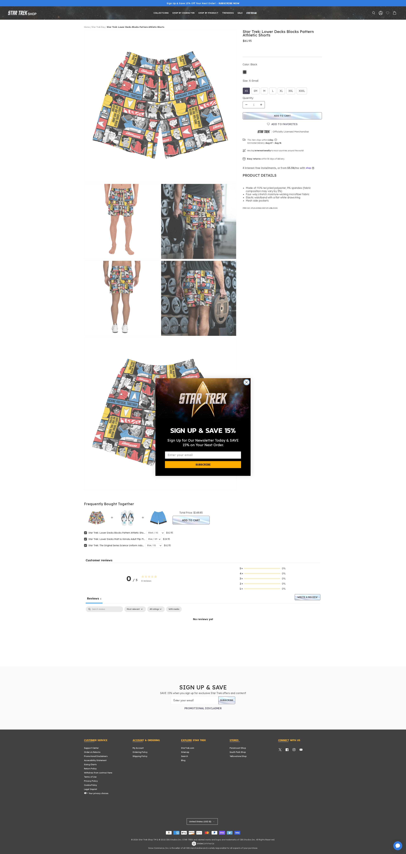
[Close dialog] (246, 382)
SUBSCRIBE (203, 464)
